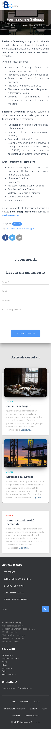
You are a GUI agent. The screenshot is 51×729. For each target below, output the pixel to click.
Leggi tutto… (26, 430)
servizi (22, 228)
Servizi (17, 224)
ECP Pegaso (9, 572)
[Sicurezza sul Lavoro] (25, 453)
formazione (12, 228)
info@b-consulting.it (16, 635)
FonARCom (7, 655)
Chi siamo (24, 702)
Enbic (4, 671)
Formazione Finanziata (14, 709)
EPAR (4, 665)
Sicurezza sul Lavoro (19, 476)
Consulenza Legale (18, 406)
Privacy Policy (32, 716)
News (44, 709)
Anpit (4, 662)
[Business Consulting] (11, 4)
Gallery (33, 709)
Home (13, 702)
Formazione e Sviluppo (15, 599)
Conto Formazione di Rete (17, 579)
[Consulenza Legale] (25, 382)
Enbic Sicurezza (9, 674)
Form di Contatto (25, 688)
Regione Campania (10, 658)
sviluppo (30, 228)
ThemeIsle (35, 722)
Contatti (16, 716)
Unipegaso (7, 668)
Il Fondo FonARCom (14, 586)
